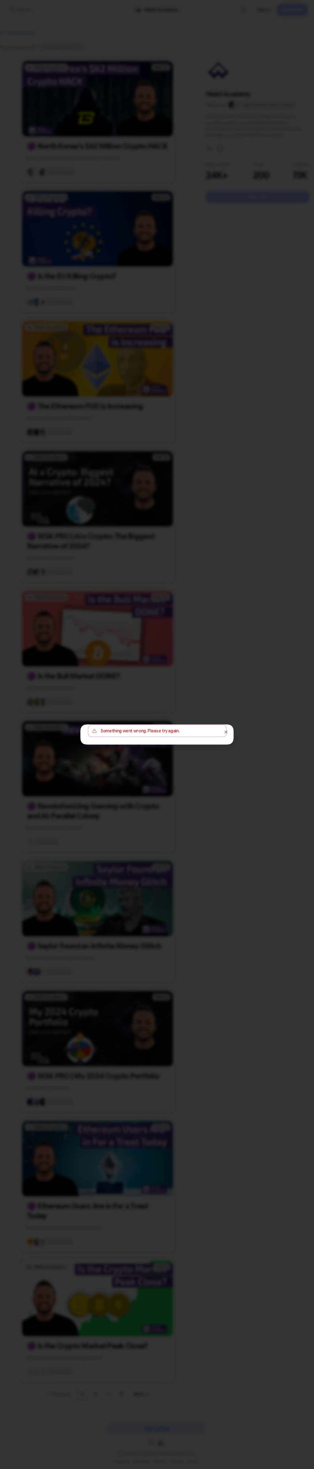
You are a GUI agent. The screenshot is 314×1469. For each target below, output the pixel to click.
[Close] (226, 732)
